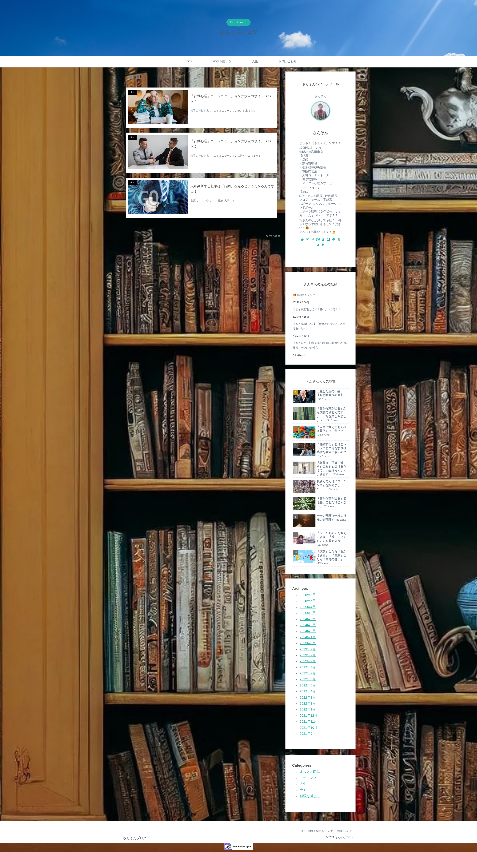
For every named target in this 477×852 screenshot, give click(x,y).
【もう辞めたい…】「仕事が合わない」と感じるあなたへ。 (320, 326)
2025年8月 (308, 595)
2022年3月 (308, 697)
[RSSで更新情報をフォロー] (323, 245)
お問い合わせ (344, 830)
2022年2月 (308, 703)
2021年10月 (309, 727)
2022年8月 (308, 667)
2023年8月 (308, 643)
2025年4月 (308, 607)
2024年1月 (308, 637)
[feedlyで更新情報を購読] (318, 245)
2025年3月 (308, 613)
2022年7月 (308, 673)
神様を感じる (310, 796)
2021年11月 (308, 721)
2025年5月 (308, 601)
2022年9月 (308, 661)
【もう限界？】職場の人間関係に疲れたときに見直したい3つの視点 (320, 345)
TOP (301, 830)
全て (303, 790)
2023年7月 (308, 649)
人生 (303, 784)
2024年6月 (308, 619)
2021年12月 (309, 715)
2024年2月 (308, 631)
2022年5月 (308, 685)
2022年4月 (308, 691)
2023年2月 (308, 655)
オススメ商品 (310, 772)
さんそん (320, 133)
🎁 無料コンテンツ (304, 294)
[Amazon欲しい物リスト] (339, 239)
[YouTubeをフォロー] (323, 239)
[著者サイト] (302, 239)
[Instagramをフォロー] (318, 239)
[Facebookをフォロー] (312, 239)
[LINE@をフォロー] (333, 239)
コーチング (308, 778)
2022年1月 (308, 709)
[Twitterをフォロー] (307, 239)
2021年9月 (308, 733)
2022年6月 (308, 679)
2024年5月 (308, 625)
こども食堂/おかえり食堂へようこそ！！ (317, 309)
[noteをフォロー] (328, 239)
